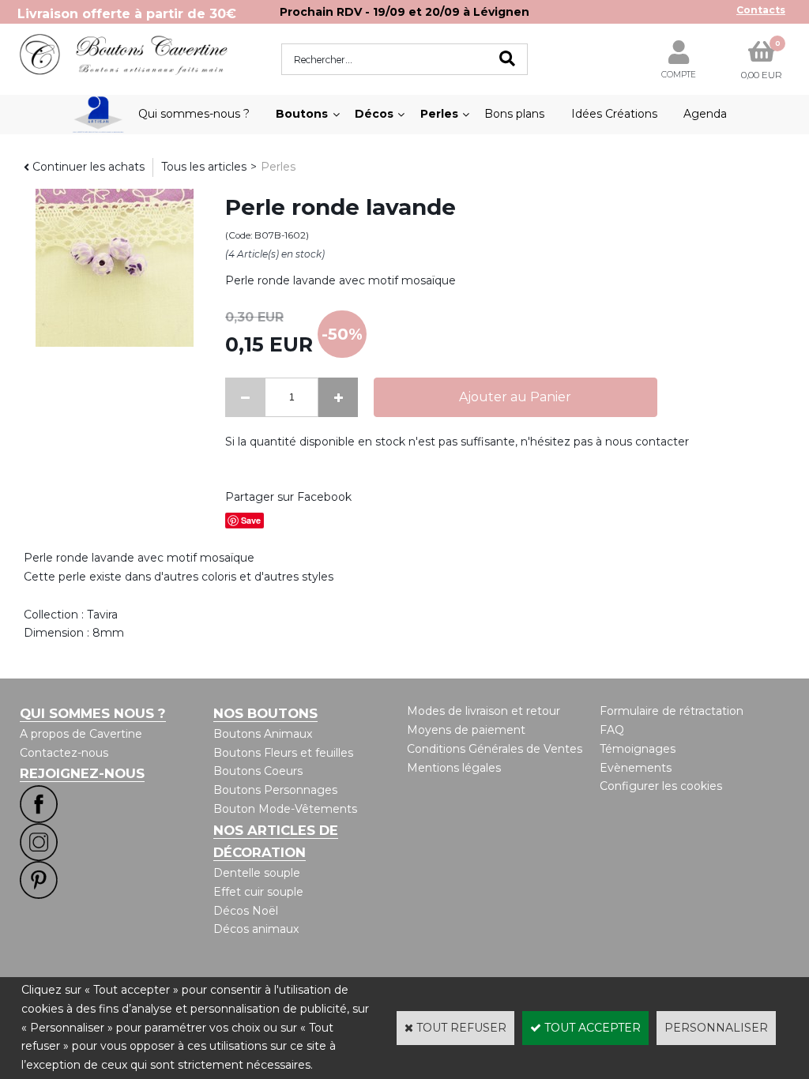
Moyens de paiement (466, 730)
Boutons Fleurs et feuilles (283, 753)
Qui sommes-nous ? (194, 114)
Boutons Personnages (275, 790)
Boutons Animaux (262, 734)
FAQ (612, 730)
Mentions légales (454, 768)
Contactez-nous (64, 753)
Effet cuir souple (258, 892)
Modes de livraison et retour (483, 711)
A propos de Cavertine (81, 734)
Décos (374, 114)
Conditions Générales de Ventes (494, 749)
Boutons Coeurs (258, 771)
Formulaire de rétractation (671, 711)
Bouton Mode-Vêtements (285, 809)
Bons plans (514, 114)
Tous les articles (203, 167)
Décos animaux (256, 929)
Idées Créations (614, 114)
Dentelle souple (256, 873)
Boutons (302, 114)
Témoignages (637, 749)
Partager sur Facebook (288, 497)
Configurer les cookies (661, 786)
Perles (439, 114)
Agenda (705, 114)
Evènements (636, 768)
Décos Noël (245, 911)
